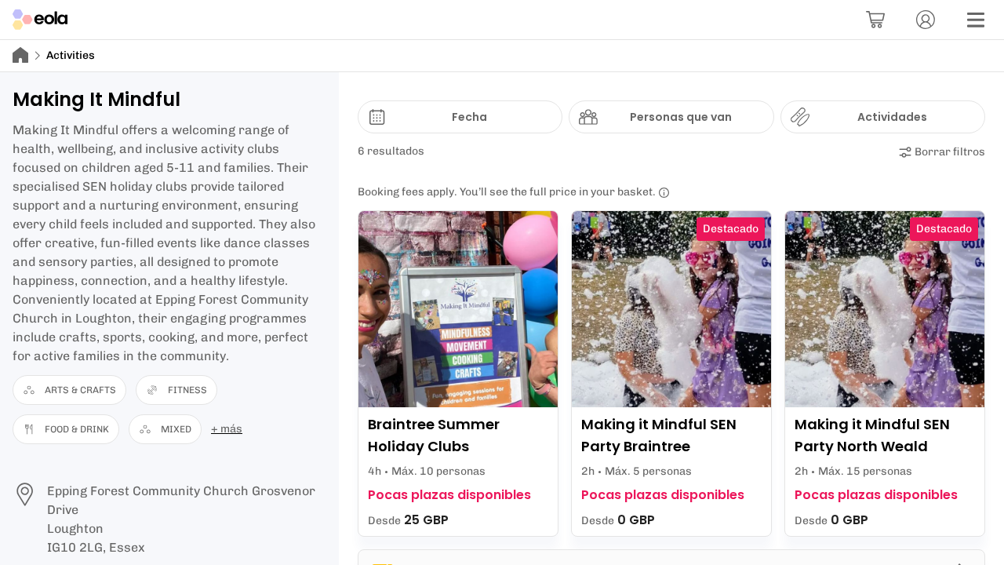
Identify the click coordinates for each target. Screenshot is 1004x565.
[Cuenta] (925, 19)
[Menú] (975, 19)
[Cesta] (875, 19)
